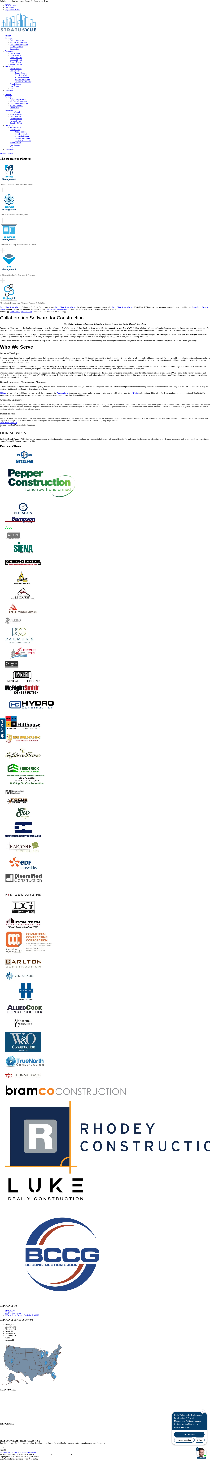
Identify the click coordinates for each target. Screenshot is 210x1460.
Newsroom (9, 66)
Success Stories (16, 69)
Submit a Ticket (16, 64)
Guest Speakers (16, 58)
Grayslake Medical (22, 75)
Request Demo (15, 307)
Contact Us (9, 90)
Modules (8, 38)
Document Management (19, 45)
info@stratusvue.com (61, 1454)
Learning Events (16, 60)
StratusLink (14, 49)
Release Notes (15, 62)
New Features (15, 86)
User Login (4, 1394)
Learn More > (50, 309)
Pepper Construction (22, 80)
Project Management (18, 40)
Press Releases (15, 84)
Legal (85, 1454)
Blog (11, 88)
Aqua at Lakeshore (22, 77)
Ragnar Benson (20, 73)
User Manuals (15, 53)
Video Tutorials (16, 55)
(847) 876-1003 (43, 1454)
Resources (9, 51)
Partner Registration (7, 1398)
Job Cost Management (18, 42)
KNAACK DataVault (23, 82)
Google (76, 1454)
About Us (8, 36)
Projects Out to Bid (7, 1396)
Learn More (4, 307)
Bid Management (16, 47)
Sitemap (94, 1454)
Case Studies (15, 71)
